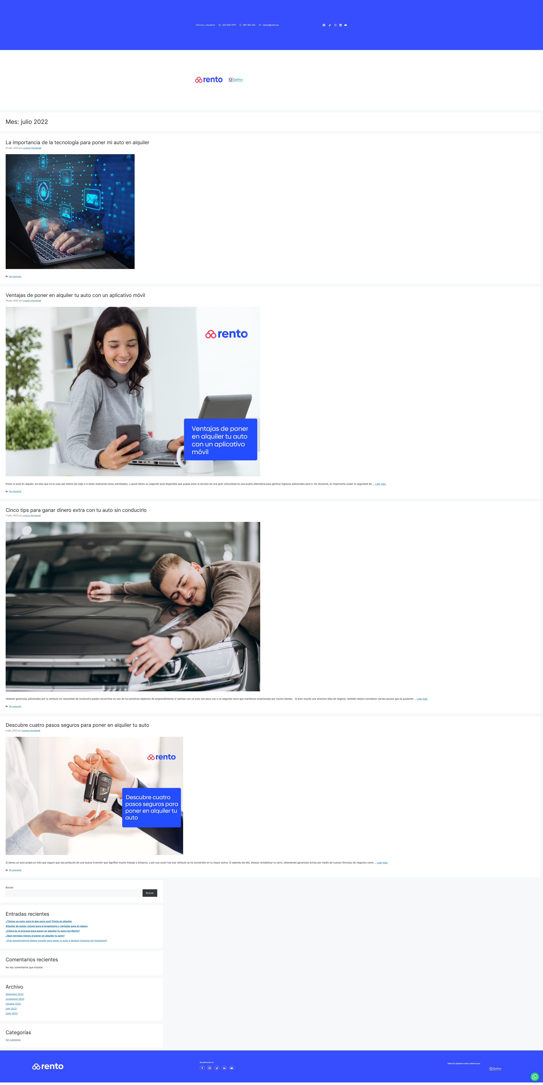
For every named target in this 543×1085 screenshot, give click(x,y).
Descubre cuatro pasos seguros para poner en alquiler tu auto (77, 725)
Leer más (380, 483)
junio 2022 (12, 1013)
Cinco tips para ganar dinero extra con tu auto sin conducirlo (76, 510)
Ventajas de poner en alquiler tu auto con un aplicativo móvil (75, 295)
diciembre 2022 (14, 994)
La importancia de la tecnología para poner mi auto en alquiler (77, 142)
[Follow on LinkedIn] (224, 1068)
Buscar (9, 887)
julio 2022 (11, 1008)
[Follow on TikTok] (217, 1068)
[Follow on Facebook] (202, 1068)
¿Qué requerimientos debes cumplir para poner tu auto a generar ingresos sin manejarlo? (56, 940)
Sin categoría (15, 276)
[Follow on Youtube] (231, 1068)
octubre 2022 (13, 1003)
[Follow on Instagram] (209, 1068)
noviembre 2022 (15, 999)
